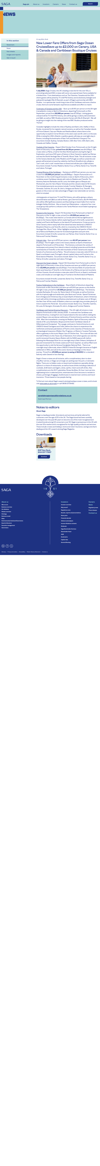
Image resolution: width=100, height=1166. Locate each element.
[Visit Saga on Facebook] (7, 546)
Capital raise (64, 539)
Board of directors (7, 523)
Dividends (64, 526)
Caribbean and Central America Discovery (52, 310)
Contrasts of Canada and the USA (49, 109)
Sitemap (4, 552)
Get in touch (11, 58)
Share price (64, 515)
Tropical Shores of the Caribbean (48, 172)
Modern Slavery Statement (33, 552)
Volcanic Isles (41, 240)
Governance (5, 527)
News (64, 4)
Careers (56, 4)
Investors (46, 4)
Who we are (5, 504)
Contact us (73, 4)
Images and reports (14, 55)
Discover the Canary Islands (46, 263)
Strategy (4, 514)
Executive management (8, 525)
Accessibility (22, 552)
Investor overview (66, 504)
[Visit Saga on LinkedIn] (3, 546)
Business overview (7, 507)
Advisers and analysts (67, 521)
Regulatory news (65, 510)
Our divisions (5, 509)
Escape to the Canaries (45, 213)
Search (90, 4)
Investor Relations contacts (69, 523)
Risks (3, 518)
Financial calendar (66, 518)
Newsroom (10, 45)
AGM (62, 534)
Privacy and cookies (12, 552)
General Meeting (66, 542)
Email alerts (64, 537)
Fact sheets (11, 51)
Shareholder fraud (66, 531)
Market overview (6, 511)
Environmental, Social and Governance (12, 520)
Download (44, 456)
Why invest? (64, 507)
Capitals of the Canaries (45, 147)
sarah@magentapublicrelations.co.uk (54, 396)
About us (36, 4)
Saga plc (26, 4)
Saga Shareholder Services (68, 529)
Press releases (93, 510)
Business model (6, 516)
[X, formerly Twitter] (11, 546)
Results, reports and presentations (71, 512)
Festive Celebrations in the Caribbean (50, 285)
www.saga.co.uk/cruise (48, 384)
